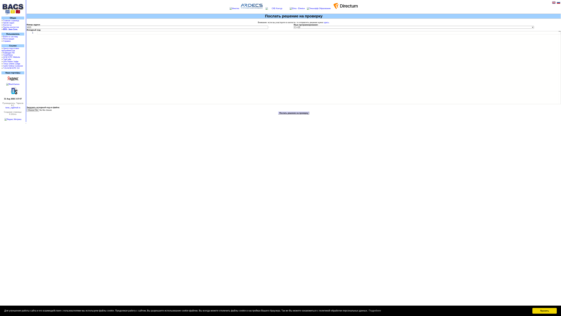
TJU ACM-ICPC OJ (11, 68)
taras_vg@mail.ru (12, 108)
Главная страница (11, 20)
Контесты (7, 25)
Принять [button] (544, 311)
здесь (326, 22)
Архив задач (8, 23)
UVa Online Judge (10, 61)
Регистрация (8, 39)
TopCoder (7, 59)
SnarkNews (8, 55)
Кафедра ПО (9, 53)
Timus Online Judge (11, 64)
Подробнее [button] (375, 310)
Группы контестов (11, 27)
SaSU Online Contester (13, 66)
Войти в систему (10, 37)
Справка (7, 41)
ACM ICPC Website (11, 57)
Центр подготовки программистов (10, 49)
